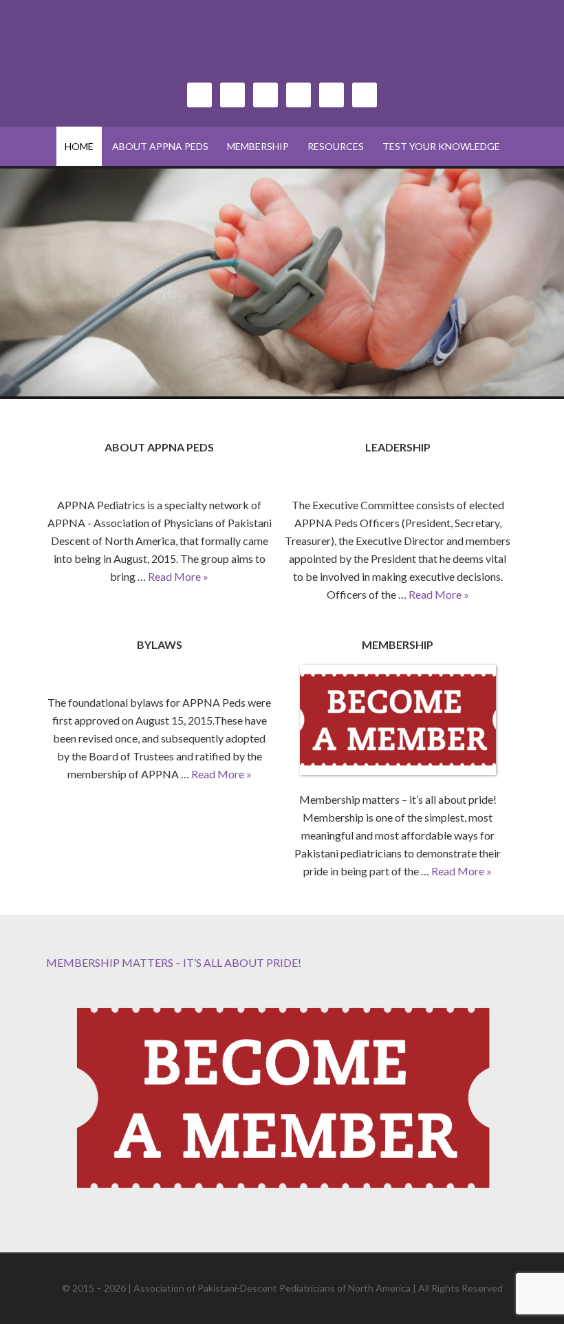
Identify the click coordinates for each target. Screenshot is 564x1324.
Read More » (178, 576)
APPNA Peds (282, 48)
